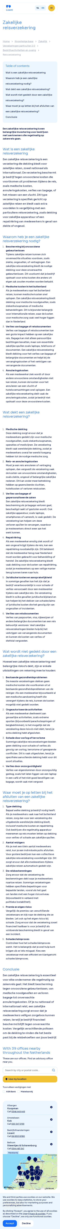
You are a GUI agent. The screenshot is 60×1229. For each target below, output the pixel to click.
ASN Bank (11, 1091)
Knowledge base (24, 41)
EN (43, 8)
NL (38, 8)
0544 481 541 (17, 1148)
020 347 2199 (17, 1124)
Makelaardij (27, 1091)
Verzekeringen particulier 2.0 (19, 46)
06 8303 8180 (18, 1136)
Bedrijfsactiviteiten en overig (19, 50)
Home (6, 41)
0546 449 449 (18, 1111)
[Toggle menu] (51, 8)
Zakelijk (42, 41)
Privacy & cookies (36, 1213)
